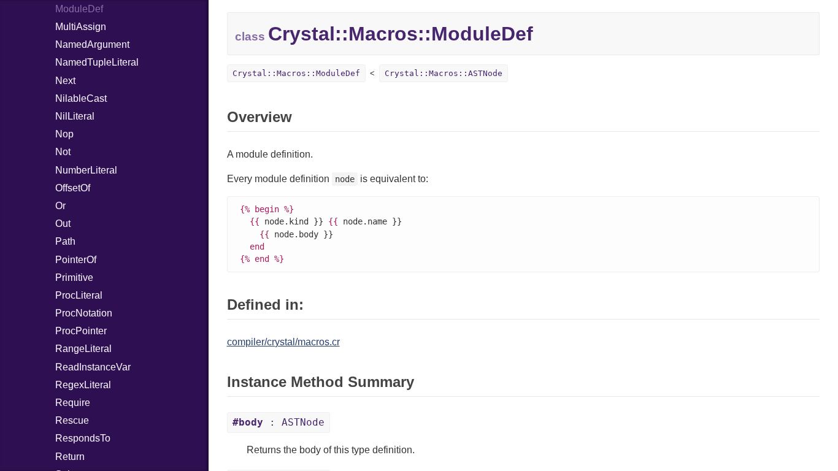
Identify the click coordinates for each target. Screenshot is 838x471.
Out (63, 223)
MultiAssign (80, 26)
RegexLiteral (83, 385)
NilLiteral (74, 116)
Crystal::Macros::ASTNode (443, 73)
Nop (64, 134)
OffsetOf (72, 188)
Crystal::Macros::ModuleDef (296, 73)
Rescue (72, 420)
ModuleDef (79, 9)
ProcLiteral (78, 295)
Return (70, 456)
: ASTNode (279, 422)
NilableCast (81, 98)
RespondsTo (82, 438)
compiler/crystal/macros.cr (283, 342)
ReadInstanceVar (93, 367)
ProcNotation (83, 313)
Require (72, 402)
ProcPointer (81, 331)
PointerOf (75, 260)
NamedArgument (92, 44)
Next (65, 80)
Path (65, 241)
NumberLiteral (86, 170)
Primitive (74, 277)
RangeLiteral (83, 348)
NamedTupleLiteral (97, 62)
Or (60, 206)
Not (63, 152)
